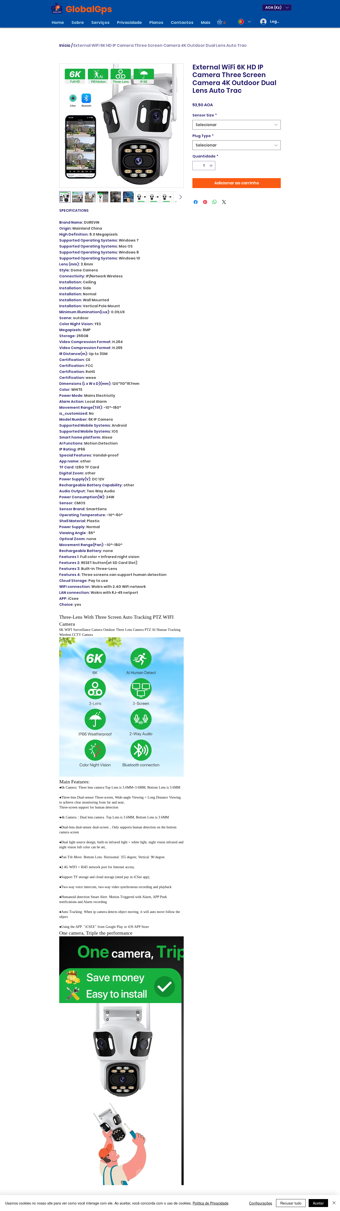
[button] (277, 7)
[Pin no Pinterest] (205, 202)
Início (64, 45)
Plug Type (203, 136)
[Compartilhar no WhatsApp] (215, 202)
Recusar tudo (290, 1203)
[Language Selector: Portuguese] (243, 21)
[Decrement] (196, 165)
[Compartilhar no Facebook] (196, 202)
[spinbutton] (203, 165)
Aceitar (318, 1203)
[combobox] (236, 125)
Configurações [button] (260, 1203)
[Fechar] (334, 1203)
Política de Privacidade (210, 1203)
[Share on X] (224, 202)
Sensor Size (204, 115)
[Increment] (211, 165)
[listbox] (277, 7)
